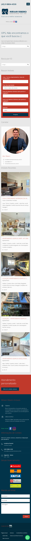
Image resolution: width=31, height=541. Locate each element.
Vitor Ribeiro (6, 156)
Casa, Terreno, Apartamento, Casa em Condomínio (13, 78)
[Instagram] (14, 21)
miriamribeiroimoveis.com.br (12, 163)
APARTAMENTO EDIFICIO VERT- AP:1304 (15, 238)
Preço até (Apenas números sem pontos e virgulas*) (14, 100)
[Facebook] (16, 21)
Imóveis (12, 533)
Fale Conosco (6, 538)
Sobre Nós (5, 535)
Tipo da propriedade (8, 85)
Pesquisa (15, 114)
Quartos (5, 107)
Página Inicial (4, 533)
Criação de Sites (5, 526)
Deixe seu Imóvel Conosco (16, 535)
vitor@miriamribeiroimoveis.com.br (13, 159)
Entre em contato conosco (10, 389)
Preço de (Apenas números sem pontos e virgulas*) (14, 92)
